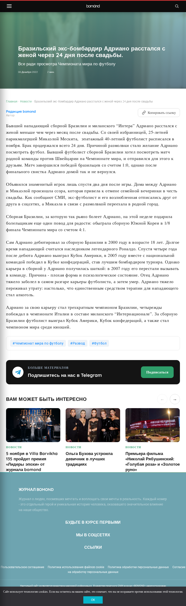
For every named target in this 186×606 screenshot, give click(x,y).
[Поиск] (176, 6)
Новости (26, 101)
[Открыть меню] (9, 6)
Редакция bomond (21, 111)
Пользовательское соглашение (22, 567)
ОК (93, 600)
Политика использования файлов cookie (76, 567)
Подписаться (157, 372)
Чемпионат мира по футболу (39, 343)
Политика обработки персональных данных (138, 567)
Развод (79, 343)
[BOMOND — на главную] (93, 6)
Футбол (100, 343)
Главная (11, 101)
